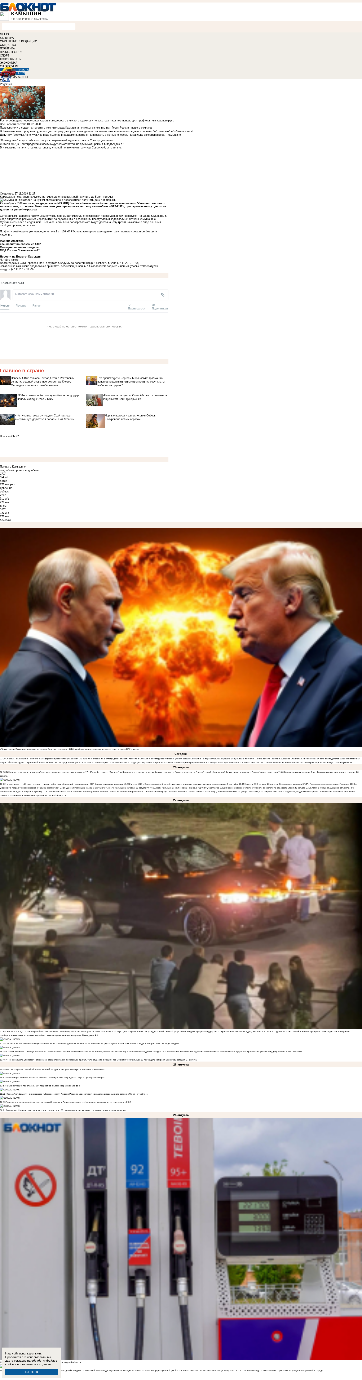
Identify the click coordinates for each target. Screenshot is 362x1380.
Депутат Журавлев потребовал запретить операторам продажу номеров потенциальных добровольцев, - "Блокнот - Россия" (196, 762)
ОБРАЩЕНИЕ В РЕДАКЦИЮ (18, 41)
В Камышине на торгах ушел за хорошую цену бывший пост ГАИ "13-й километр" (229, 759)
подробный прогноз (12, 470)
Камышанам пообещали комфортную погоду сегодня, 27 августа (164, 1060)
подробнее (32, 470)
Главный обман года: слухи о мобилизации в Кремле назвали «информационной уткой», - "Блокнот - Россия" (143, 1370)
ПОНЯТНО (31, 1372)
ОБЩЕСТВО (8, 44)
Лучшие (21, 305)
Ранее (36, 305)
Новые (4, 305)
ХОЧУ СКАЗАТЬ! (11, 59)
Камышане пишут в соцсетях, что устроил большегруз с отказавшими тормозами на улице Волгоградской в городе (264, 1370)
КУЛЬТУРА (7, 37)
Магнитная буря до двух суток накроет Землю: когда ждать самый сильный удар (138, 1031)
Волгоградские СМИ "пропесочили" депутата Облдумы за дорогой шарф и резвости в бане (58, 262)
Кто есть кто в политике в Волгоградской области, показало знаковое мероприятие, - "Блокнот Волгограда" (113, 791)
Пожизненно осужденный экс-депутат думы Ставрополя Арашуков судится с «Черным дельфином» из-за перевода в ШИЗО (68, 1102)
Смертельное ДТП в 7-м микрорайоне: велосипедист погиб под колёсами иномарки (48, 1031)
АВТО (21, 73)
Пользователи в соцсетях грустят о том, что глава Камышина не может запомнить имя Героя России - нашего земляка (76, 127)
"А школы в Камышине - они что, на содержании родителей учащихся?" (42, 759)
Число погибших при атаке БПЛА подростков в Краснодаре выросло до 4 (43, 1086)
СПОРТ (4, 55)
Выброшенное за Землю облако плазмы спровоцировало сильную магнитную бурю (309, 762)
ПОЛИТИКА (7, 48)
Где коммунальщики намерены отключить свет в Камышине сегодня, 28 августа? (107, 788)
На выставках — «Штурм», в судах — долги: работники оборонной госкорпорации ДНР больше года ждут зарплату (64, 784)
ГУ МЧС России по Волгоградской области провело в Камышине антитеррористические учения (133, 759)
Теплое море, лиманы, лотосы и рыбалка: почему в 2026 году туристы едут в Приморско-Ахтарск (55, 1077)
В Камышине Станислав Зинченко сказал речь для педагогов (308, 759)
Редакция (6, 84)
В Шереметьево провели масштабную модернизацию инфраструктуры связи (45, 772)
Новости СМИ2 (9, 436)
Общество (6, 193)
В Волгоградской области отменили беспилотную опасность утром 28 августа (265, 788)
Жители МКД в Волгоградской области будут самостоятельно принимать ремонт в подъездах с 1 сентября (184, 784)
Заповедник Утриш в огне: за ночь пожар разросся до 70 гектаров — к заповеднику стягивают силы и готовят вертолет (66, 1110)
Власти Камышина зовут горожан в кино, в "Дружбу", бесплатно (186, 788)
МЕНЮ (4, 34)
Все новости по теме (13, 124)
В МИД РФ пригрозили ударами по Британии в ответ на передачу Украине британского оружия (233, 1031)
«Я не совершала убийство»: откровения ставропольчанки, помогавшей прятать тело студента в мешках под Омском (65, 1060)
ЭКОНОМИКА (8, 62)
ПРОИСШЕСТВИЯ (11, 52)
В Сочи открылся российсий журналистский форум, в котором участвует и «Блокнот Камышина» (55, 1069)
